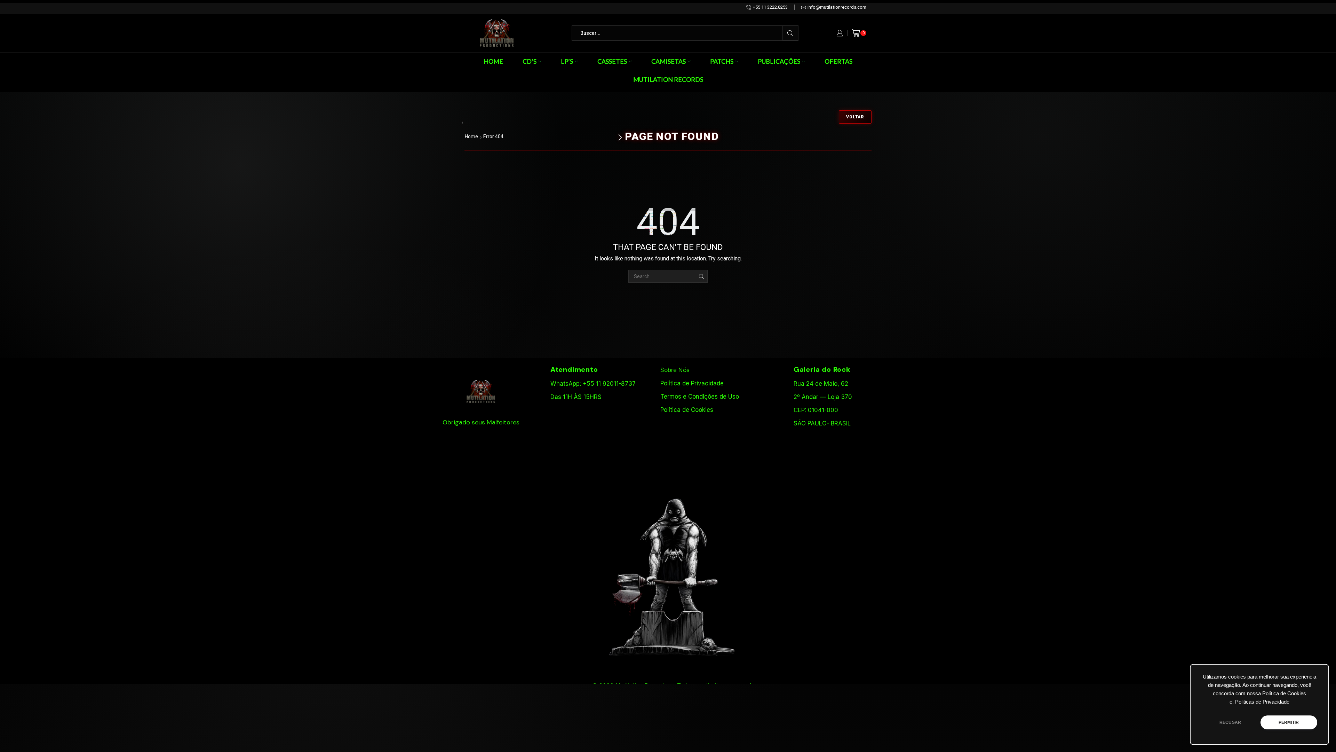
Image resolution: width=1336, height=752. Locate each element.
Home (493, 61)
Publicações (779, 61)
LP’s (567, 61)
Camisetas (668, 61)
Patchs (721, 61)
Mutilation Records (668, 79)
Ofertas (838, 61)
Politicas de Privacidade (1262, 702)
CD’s (529, 61)
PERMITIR (1289, 722)
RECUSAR (1230, 722)
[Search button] (790, 33)
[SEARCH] (701, 276)
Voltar (855, 117)
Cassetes (612, 61)
